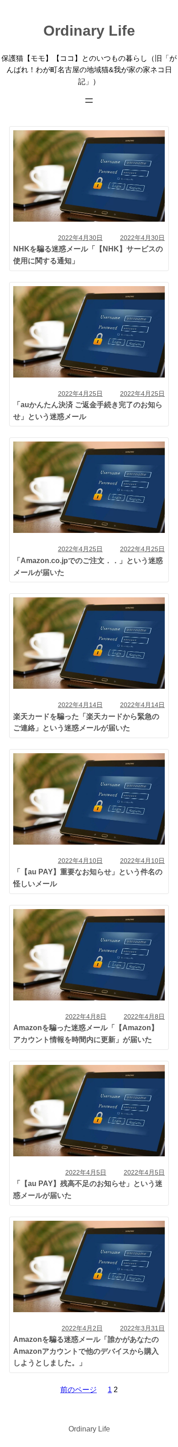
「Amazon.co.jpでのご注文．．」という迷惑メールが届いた (88, 566)
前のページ (78, 1389)
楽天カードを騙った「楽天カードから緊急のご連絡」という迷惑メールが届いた (86, 722)
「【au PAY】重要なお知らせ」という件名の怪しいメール (87, 877)
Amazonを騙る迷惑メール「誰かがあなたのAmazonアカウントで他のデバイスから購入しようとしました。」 (86, 1351)
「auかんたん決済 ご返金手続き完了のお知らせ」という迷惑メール (87, 410)
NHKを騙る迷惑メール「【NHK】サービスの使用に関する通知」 (88, 255)
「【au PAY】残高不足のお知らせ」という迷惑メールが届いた (87, 1189)
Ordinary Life (89, 30)
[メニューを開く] (89, 100)
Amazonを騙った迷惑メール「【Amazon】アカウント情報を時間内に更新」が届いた (85, 1033)
